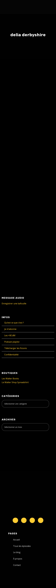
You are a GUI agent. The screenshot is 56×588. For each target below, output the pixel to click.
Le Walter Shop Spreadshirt (15, 382)
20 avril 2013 (12, 230)
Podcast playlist (11, 341)
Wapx (41, 113)
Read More (12, 133)
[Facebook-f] (24, 520)
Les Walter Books (10, 378)
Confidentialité (11, 354)
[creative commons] (10, 443)
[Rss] (40, 520)
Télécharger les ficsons (15, 348)
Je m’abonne (10, 329)
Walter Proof (28, 113)
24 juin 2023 (12, 113)
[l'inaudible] (9, 7)
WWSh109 (14, 225)
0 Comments (23, 115)
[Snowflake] (15, 520)
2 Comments (26, 233)
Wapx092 (14, 107)
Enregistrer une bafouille (14, 303)
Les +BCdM (9, 335)
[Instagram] (32, 520)
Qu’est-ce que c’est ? (14, 322)
